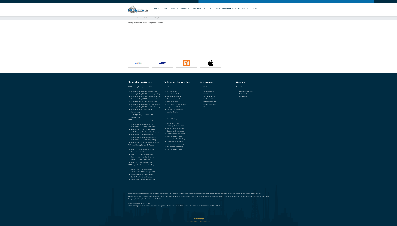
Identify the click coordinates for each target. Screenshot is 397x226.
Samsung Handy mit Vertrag (176, 126)
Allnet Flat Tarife (208, 91)
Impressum (243, 96)
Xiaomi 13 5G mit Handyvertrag (141, 159)
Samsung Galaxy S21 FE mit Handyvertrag (145, 99)
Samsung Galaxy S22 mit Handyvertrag (144, 101)
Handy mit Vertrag (179, 8)
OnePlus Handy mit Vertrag (176, 133)
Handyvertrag (160, 8)
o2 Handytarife (172, 91)
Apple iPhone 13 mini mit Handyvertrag (143, 137)
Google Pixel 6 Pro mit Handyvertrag (143, 172)
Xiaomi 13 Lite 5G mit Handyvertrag (142, 157)
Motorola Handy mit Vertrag (176, 139)
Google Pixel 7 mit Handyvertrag (141, 177)
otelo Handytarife (172, 101)
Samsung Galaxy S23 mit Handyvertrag (144, 91)
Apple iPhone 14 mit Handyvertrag (142, 124)
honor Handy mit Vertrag (175, 146)
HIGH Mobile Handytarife (175, 109)
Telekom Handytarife (173, 99)
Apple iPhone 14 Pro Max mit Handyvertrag (145, 132)
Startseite (139, 18)
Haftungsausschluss (245, 91)
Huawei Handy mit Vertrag (175, 141)
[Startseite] (138, 9)
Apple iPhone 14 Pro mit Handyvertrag (143, 129)
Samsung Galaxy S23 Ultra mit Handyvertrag (145, 96)
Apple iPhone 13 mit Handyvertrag (142, 134)
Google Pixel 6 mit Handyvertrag (141, 169)
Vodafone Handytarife (174, 96)
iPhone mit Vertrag (173, 123)
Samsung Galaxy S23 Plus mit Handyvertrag (145, 94)
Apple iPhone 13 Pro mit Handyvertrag (143, 140)
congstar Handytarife (174, 107)
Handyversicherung (209, 104)
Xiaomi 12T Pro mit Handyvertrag (142, 154)
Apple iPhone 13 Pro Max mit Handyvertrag (145, 142)
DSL (210, 8)
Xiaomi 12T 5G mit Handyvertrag (141, 152)
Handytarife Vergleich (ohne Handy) (232, 8)
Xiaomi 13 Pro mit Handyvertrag (141, 162)
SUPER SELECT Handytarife (176, 104)
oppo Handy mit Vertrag (174, 136)
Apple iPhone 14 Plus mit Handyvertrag (143, 126)
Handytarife (198, 8)
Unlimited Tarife (208, 94)
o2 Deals (255, 8)
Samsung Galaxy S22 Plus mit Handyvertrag (145, 104)
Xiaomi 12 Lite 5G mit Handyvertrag (142, 149)
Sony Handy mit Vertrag (174, 149)
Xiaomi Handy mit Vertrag (175, 128)
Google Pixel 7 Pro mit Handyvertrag (143, 179)
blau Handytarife (172, 112)
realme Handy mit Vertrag (175, 144)
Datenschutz (243, 94)
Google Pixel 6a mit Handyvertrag (142, 174)
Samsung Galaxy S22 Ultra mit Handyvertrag (145, 107)
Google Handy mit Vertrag (175, 131)
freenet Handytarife (173, 94)
